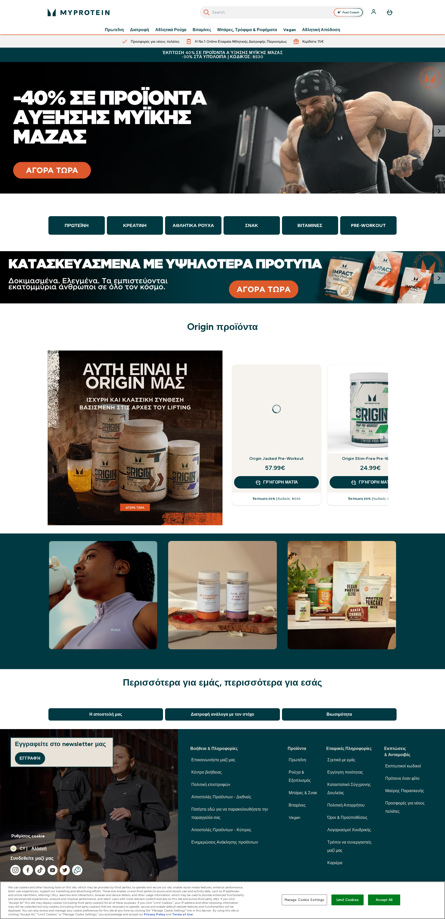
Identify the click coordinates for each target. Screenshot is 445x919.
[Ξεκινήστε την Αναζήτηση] (206, 12)
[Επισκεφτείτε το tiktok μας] (40, 870)
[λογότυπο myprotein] (78, 12)
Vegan (289, 30)
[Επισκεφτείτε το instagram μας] (15, 870)
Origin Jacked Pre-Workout (276, 458)
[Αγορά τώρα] (222, 128)
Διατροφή (139, 30)
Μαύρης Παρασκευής (404, 791)
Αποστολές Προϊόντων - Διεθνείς (221, 797)
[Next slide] (439, 131)
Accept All (384, 900)
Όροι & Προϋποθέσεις (347, 817)
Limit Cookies (348, 900)
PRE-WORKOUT (368, 225)
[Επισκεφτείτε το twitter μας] (65, 870)
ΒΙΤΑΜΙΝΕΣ (309, 225)
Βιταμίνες (202, 30)
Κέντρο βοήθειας (206, 772)
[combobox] (282, 12)
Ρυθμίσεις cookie (28, 836)
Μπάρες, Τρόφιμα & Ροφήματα (247, 30)
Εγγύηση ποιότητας (345, 772)
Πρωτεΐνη (114, 30)
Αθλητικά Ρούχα (170, 30)
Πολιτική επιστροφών (210, 784)
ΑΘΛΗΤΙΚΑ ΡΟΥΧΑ (193, 225)
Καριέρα (334, 863)
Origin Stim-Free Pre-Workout (372, 458)
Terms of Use (182, 914)
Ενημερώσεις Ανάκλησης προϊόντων (224, 842)
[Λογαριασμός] (374, 12)
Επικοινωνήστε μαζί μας (213, 760)
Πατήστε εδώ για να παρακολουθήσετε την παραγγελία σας (229, 813)
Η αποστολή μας (105, 714)
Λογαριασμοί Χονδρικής (349, 830)
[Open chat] (77, 870)
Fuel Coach (351, 12)
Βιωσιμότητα (339, 714)
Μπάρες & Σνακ (303, 793)
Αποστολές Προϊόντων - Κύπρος (221, 830)
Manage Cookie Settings (304, 900)
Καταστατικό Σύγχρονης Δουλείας (349, 788)
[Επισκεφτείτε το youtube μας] (52, 870)
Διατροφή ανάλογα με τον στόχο (222, 714)
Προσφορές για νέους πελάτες (405, 807)
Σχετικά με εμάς (341, 760)
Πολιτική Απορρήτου (346, 805)
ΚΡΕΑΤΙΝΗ (135, 225)
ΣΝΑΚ (251, 225)
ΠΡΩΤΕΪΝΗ (77, 225)
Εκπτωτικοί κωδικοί (403, 766)
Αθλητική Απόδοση (321, 30)
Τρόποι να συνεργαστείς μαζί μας (349, 846)
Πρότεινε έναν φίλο (402, 778)
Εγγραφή (30, 758)
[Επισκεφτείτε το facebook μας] (28, 870)
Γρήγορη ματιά (280, 482)
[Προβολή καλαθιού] (389, 12)
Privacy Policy (154, 914)
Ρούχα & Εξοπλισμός (300, 776)
